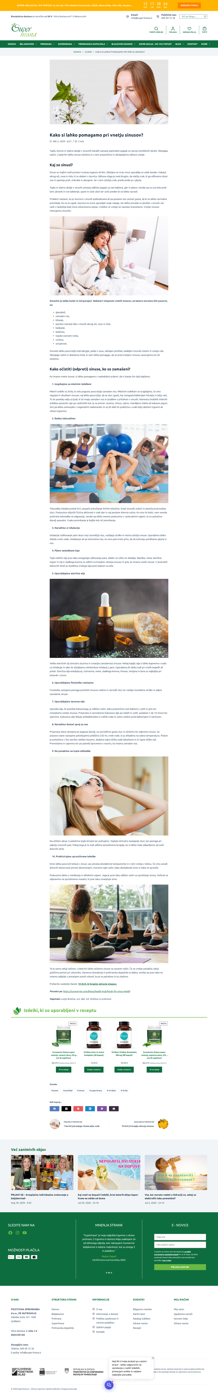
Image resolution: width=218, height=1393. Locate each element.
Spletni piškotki (53, 1389)
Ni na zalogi (63, 1070)
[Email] (114, 1108)
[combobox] (191, 16)
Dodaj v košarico (94, 1070)
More (204, 44)
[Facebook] (54, 1108)
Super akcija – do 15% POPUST (155, 44)
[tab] (106, 1272)
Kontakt (192, 44)
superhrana (95, 1090)
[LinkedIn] (90, 1108)
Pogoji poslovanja (69, 1389)
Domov (12, 44)
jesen (54, 1090)
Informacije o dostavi (107, 1314)
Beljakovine (27, 44)
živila (124, 1090)
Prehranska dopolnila (91, 44)
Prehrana (46, 44)
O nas (99, 1309)
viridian (111, 1090)
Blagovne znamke (122, 44)
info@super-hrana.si (141, 18)
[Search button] (205, 16)
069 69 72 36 (168, 18)
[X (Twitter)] (66, 1108)
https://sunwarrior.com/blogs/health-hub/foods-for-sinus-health (96, 991)
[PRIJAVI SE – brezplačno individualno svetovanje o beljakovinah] (42, 1172)
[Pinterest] (78, 1108)
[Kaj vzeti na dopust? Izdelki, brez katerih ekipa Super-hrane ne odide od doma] (109, 1172)
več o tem (167, 1260)
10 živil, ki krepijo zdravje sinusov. (97, 984)
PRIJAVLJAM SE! (180, 1267)
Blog (178, 44)
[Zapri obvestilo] (153, 1357)
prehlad (67, 1090)
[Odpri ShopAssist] (109, 1385)
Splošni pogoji (103, 1327)
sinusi (80, 1090)
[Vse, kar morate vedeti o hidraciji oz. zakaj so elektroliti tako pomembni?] (176, 1172)
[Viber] (102, 1108)
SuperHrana (65, 44)
